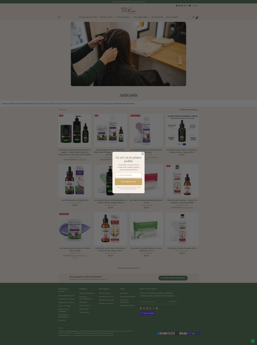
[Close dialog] (143, 154)
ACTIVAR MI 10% (128, 182)
